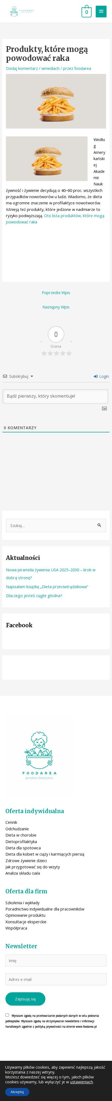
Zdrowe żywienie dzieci (26, 860)
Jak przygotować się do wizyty (32, 866)
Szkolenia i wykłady (22, 902)
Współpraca (16, 928)
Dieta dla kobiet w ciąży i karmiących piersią (44, 854)
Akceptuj (17, 1092)
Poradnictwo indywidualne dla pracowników (44, 909)
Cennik (11, 822)
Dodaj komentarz (22, 68)
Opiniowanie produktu (25, 915)
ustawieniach (81, 1082)
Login (103, 376)
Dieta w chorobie (20, 835)
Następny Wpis (56, 307)
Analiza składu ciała (22, 873)
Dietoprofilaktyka (21, 841)
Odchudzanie (17, 828)
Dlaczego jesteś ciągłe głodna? (34, 595)
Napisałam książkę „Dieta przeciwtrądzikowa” (47, 586)
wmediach (50, 68)
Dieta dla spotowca (23, 847)
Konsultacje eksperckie (25, 921)
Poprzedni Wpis (56, 292)
